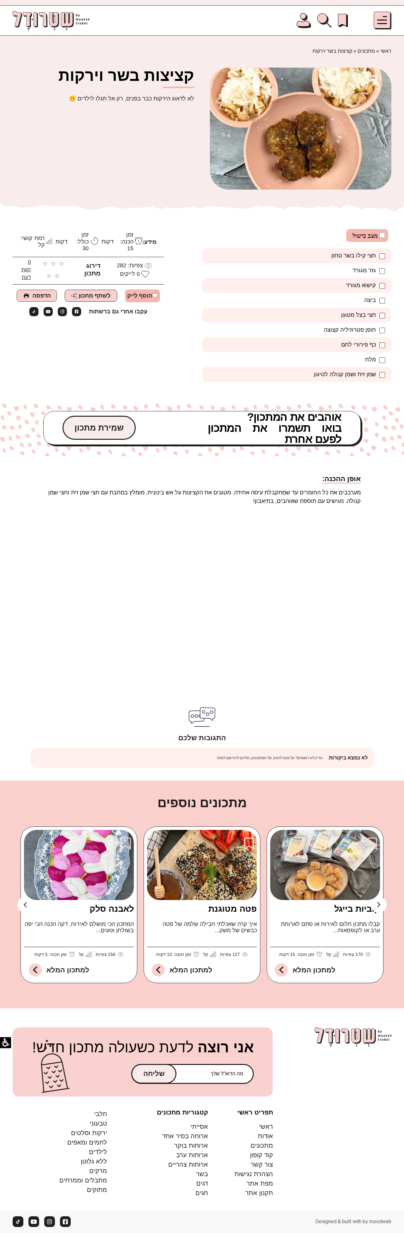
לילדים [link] (98, 1151)
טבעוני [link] (98, 1123)
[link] (343, 20)
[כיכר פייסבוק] (76, 311)
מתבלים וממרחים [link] (83, 1180)
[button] (382, 20)
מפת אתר (260, 1183)
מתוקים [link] (97, 1189)
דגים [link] (202, 1183)
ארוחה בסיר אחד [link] (185, 1136)
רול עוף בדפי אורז (99, 909)
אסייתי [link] (199, 1126)
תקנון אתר (259, 1192)
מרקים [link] (98, 1170)
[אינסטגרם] (62, 311)
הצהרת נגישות (254, 1173)
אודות (265, 1136)
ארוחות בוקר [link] (191, 1145)
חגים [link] (201, 1192)
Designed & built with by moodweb (353, 1221)
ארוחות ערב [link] (192, 1154)
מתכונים (366, 51)
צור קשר (262, 1164)
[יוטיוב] (48, 311)
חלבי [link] (100, 1113)
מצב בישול (366, 235)
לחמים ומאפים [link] (87, 1142)
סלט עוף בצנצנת (348, 909)
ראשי (385, 51)
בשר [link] (202, 1173)
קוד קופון (261, 1154)
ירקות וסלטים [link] (89, 1132)
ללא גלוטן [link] (94, 1161)
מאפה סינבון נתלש (221, 909)
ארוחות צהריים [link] (188, 1164)
